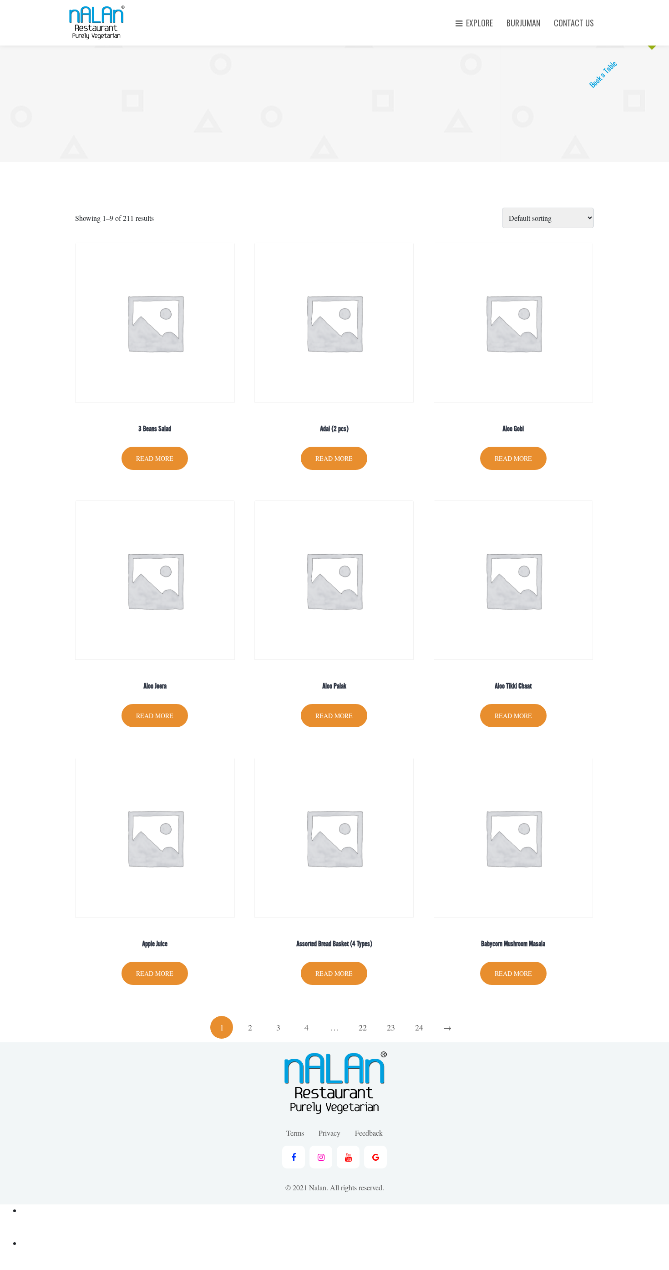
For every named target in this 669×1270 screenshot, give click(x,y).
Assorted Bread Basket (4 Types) (334, 943)
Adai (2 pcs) (334, 428)
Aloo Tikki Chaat (513, 686)
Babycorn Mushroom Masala (513, 943)
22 (363, 1027)
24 (419, 1027)
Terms (295, 1132)
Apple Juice (154, 943)
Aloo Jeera (155, 686)
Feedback (369, 1132)
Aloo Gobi (513, 428)
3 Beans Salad (154, 428)
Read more (154, 458)
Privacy (329, 1132)
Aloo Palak (334, 686)
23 (391, 1027)
